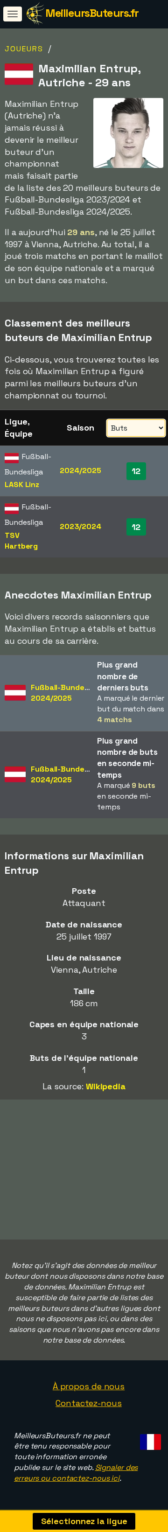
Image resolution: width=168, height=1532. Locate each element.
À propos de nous (89, 1386)
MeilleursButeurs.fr (92, 13)
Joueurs (24, 49)
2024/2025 (80, 470)
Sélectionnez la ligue (84, 1521)
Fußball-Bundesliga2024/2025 (66, 692)
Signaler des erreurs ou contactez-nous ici (76, 1472)
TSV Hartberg (21, 540)
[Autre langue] (149, 1439)
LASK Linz (22, 484)
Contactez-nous (89, 1403)
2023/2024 (80, 526)
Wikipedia (106, 1086)
